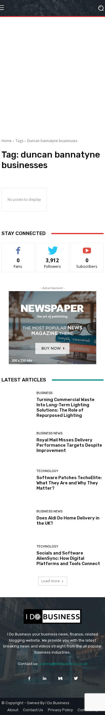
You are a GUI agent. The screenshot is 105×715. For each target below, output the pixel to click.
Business (44, 393)
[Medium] (60, 678)
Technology (47, 471)
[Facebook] (29, 678)
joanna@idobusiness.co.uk (63, 664)
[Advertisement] (52, 75)
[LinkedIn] (44, 678)
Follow (53, 247)
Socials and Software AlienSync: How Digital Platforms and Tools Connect (68, 558)
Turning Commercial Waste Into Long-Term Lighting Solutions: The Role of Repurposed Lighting (65, 407)
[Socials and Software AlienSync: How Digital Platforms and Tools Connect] (16, 555)
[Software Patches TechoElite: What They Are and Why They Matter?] (16, 480)
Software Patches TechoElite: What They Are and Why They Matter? (69, 483)
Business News (49, 433)
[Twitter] (75, 678)
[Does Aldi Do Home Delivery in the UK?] (16, 517)
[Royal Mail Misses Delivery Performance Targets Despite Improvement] (16, 442)
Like (18, 247)
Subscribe (87, 247)
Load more (50, 580)
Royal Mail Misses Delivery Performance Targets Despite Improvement (69, 445)
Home (6, 140)
